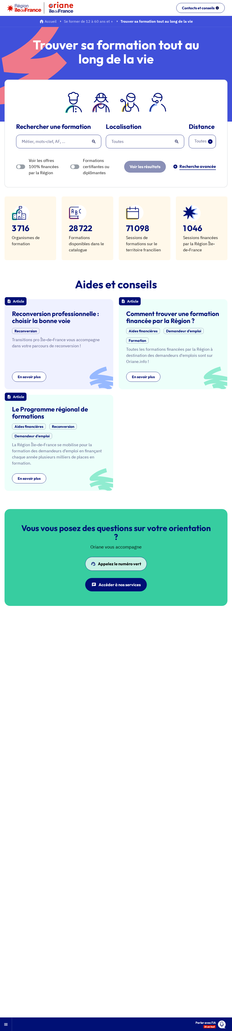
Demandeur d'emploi (183, 331)
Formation (137, 340)
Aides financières (143, 331)
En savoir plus (29, 377)
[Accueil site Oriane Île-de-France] (64, 8)
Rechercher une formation (53, 126)
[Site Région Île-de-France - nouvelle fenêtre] (24, 8)
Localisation (123, 126)
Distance (202, 126)
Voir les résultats (145, 166)
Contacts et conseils (198, 8)
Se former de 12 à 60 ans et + (88, 21)
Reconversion (25, 331)
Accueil (50, 21)
